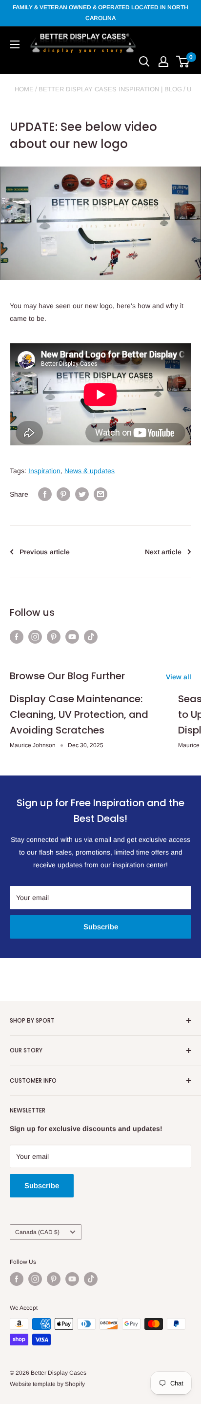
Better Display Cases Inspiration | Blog (110, 89)
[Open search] (144, 61)
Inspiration (44, 471)
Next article (163, 552)
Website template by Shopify (47, 1384)
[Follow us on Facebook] (16, 637)
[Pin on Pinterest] (63, 494)
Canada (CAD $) (37, 1232)
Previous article (45, 552)
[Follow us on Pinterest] (53, 637)
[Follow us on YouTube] (72, 637)
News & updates (89, 471)
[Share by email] (100, 494)
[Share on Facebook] (45, 494)
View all (178, 677)
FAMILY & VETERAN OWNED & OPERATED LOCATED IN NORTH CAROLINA (100, 12)
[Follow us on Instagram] (35, 637)
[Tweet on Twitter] (82, 494)
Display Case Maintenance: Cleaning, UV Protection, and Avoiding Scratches (79, 714)
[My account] (163, 61)
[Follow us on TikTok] (91, 637)
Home (24, 89)
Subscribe (100, 926)
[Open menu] (15, 44)
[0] (183, 61)
